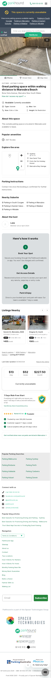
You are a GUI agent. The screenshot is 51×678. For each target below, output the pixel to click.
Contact (5, 552)
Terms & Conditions (9, 536)
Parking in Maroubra (21, 21)
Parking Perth (31, 465)
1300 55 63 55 (37, 4)
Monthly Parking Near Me (11, 567)
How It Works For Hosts (10, 564)
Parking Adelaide (8, 471)
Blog (3, 575)
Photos (10, 78)
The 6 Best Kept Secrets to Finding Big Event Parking (21, 525)
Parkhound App (8, 541)
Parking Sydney (32, 459)
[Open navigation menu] (46, 3)
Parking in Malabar (21, 24)
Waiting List (6, 586)
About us (5, 548)
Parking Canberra (32, 471)
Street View (26, 78)
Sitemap (5, 544)
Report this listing (42, 362)
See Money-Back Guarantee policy (16, 406)
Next (47, 56)
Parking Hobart (8, 478)
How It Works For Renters (11, 560)
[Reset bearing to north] (21, 167)
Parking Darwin (32, 478)
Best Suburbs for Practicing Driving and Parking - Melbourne (24, 522)
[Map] (14, 163)
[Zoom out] (21, 161)
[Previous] (42, 310)
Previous (4, 56)
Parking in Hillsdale (37, 24)
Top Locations (7, 556)
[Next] (47, 310)
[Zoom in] (21, 155)
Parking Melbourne (9, 459)
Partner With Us (8, 583)
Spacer (32, 675)
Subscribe (41, 598)
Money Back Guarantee (11, 571)
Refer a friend (7, 579)
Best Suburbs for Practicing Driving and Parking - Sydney (23, 518)
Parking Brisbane (8, 465)
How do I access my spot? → (14, 96)
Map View (44, 78)
